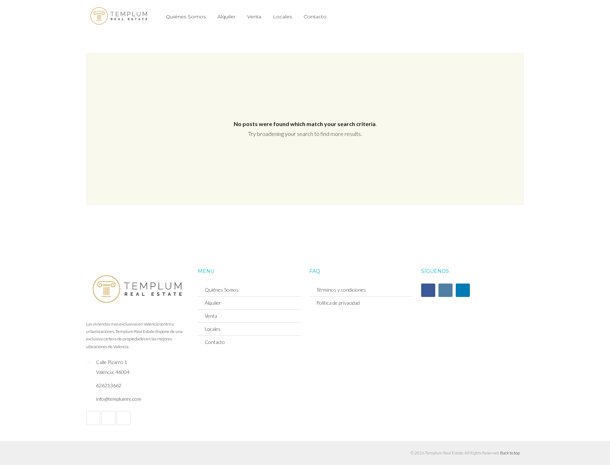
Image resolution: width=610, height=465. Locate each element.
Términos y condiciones (341, 290)
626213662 (108, 385)
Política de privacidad (338, 303)
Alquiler (226, 16)
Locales (282, 16)
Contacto (315, 16)
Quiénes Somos (186, 16)
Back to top (510, 452)
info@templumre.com (118, 399)
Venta (254, 16)
